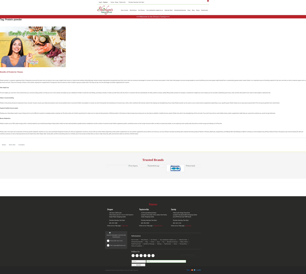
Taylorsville (122, 2)
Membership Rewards (180, 10)
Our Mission (141, 10)
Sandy (112, 2)
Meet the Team (169, 10)
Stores (198, 10)
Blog (193, 10)
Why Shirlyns (133, 10)
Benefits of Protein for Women (11, 72)
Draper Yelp (125, 225)
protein (192, 80)
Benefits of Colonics (172, 241)
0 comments (21, 144)
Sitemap (159, 243)
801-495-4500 (113, 223)
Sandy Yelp (188, 225)
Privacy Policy (183, 243)
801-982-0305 (145, 223)
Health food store (136, 243)
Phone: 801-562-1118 (115, 240)
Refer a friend (184, 241)
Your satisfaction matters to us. (154, 10)
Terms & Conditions (136, 246)
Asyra (158, 241)
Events (152, 241)
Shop (189, 10)
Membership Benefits (137, 241)
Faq (163, 241)
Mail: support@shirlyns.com (117, 245)
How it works (124, 10)
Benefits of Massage (149, 243)
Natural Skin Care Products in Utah (235, 131)
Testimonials (204, 10)
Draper (116, 2)
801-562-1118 (177, 223)
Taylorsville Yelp (157, 225)
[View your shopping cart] (208, 1)
